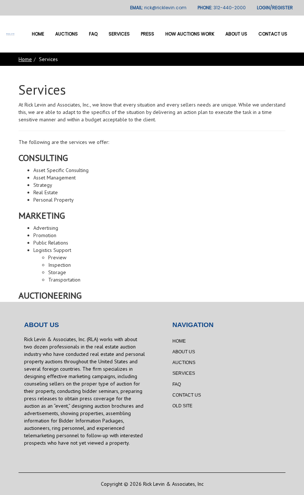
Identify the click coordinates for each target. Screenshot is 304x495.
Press (147, 34)
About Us (236, 34)
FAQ (93, 34)
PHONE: (222, 7)
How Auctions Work (189, 34)
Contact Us (272, 34)
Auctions (66, 34)
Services (119, 34)
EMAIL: (158, 7)
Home (38, 34)
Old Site (182, 405)
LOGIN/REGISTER (275, 7)
